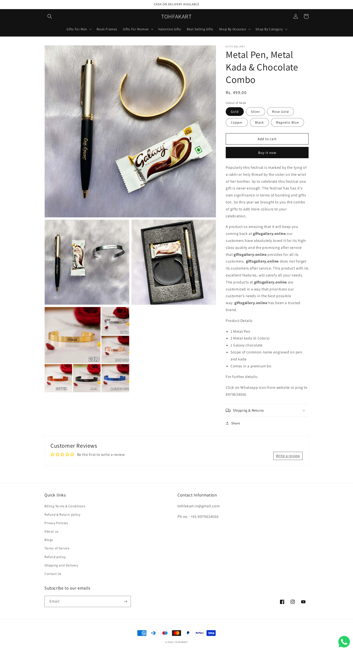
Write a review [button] (288, 455)
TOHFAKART (181, 642)
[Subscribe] (125, 601)
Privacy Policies (56, 523)
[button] (49, 16)
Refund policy (55, 557)
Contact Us (52, 573)
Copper (237, 122)
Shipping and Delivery (61, 565)
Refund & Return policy (62, 514)
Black (259, 122)
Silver (255, 111)
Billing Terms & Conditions (64, 506)
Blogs (48, 540)
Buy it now (267, 152)
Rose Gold (280, 111)
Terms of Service (57, 548)
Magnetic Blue (287, 122)
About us (51, 531)
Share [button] (235, 423)
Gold (235, 111)
